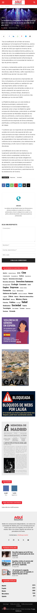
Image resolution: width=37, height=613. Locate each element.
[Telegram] (26, 36)
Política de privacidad (27, 604)
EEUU (29, 284)
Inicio (2, 6)
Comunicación (6, 276)
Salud (24, 302)
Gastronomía (20, 290)
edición (5, 28)
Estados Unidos (23, 287)
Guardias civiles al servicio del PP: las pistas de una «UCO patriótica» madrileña (22, 563)
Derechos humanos (24, 281)
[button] (3, 2)
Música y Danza (21, 299)
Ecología (14, 284)
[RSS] (18, 540)
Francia (14, 290)
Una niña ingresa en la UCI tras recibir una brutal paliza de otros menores (23, 554)
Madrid (7, 6)
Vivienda (12, 311)
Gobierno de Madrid (22, 293)
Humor (30, 293)
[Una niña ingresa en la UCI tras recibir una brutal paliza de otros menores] (6, 554)
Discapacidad (6, 284)
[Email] (28, 185)
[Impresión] (24, 185)
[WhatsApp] (17, 36)
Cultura (21, 276)
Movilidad (6, 299)
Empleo (6, 287)
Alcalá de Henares (12, 273)
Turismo (22, 308)
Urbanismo (28, 308)
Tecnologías (7, 308)
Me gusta (6, 486)
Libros (10, 296)
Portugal (18, 302)
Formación (7, 290)
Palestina (5, 302)
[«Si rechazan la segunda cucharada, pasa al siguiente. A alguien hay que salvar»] (6, 572)
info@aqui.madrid (22, 535)
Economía (22, 284)
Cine (24, 273)
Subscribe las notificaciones (10, 507)
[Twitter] (23, 540)
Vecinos (5, 311)
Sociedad (19, 177)
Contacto (18, 606)
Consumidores (14, 276)
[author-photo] (18, 203)
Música (13, 299)
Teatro (24, 306)
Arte (18, 273)
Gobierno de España (10, 293)
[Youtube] (28, 540)
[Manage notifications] (4, 608)
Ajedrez (5, 273)
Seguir (14, 486)
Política (12, 302)
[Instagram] (13, 540)
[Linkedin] (13, 36)
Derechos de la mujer (15, 279)
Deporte (5, 279)
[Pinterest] (21, 36)
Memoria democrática (26, 296)
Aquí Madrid (7, 482)
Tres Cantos (15, 308)
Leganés (5, 296)
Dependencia (28, 276)
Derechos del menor (9, 282)
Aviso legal (6, 604)
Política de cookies (15, 604)
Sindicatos (6, 306)
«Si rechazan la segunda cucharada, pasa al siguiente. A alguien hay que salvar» (22, 572)
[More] (30, 36)
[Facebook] (9, 36)
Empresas (12, 177)
